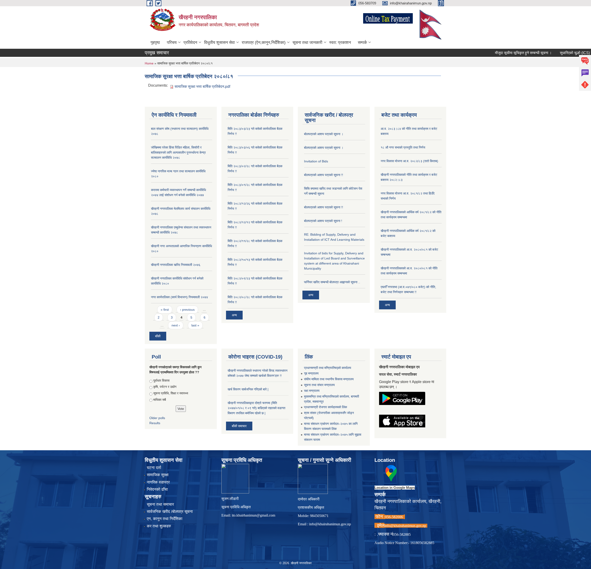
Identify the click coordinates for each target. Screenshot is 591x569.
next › (176, 325)
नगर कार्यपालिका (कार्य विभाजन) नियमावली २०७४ (179, 297)
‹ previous (187, 309)
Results (154, 423)
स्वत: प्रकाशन (340, 42)
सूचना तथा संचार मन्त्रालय (319, 385)
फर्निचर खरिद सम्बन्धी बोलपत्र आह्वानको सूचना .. (332, 282)
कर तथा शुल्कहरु (159, 526)
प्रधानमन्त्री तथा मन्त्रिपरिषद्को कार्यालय (327, 368)
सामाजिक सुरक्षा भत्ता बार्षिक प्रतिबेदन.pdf (202, 86)
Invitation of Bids (316, 161)
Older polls (157, 418)
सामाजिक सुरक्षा (158, 475)
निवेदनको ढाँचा (157, 489)
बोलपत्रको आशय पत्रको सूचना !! (323, 175)
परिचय (172, 42)
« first (165, 309)
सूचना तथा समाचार (160, 504)
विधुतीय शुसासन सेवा (219, 42)
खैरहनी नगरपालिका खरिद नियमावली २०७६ (175, 265)
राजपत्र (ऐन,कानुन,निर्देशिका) (264, 42)
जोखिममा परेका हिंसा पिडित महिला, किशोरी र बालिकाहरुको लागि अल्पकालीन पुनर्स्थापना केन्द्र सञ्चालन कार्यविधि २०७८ (178, 152)
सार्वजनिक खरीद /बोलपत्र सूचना (170, 511)
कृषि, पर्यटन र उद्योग (164, 387)
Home (149, 63)
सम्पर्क (362, 42)
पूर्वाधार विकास (161, 380)
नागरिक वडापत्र (158, 482)
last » (195, 325)
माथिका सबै (159, 400)
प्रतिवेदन (190, 42)
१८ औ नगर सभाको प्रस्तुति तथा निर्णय (403, 147)
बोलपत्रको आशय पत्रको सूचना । (323, 134)
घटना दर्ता (154, 468)
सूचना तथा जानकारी (307, 42)
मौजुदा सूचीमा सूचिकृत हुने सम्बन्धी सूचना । (509, 53)
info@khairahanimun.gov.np (330, 524)
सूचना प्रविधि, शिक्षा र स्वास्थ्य (170, 393)
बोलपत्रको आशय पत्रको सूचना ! (323, 221)
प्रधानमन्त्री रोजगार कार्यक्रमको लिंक (325, 407)
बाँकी (157, 336)
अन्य (234, 315)
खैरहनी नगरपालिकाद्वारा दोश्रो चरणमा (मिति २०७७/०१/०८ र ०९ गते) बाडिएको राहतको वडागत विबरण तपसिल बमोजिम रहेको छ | (256, 408)
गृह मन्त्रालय (311, 373)
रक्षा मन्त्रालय (312, 391)
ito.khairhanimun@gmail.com (253, 515)
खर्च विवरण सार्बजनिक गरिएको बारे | (248, 389)
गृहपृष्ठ (155, 42)
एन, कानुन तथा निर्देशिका (164, 519)
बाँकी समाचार (239, 426)
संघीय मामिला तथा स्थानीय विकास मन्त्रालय (329, 379)
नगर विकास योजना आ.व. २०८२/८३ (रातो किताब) (409, 161)
